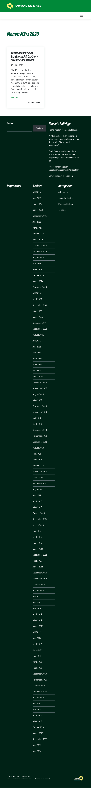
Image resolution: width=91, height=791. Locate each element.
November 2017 (40, 471)
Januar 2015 (38, 566)
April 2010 (37, 715)
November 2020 (40, 388)
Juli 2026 (37, 192)
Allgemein (14, 97)
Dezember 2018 (40, 430)
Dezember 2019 (40, 406)
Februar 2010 (38, 727)
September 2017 (40, 483)
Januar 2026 (38, 210)
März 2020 (37, 400)
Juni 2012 (37, 638)
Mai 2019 (37, 418)
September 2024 (40, 251)
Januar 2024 (38, 281)
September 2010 (40, 691)
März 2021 (37, 364)
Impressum (14, 186)
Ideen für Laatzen (66, 198)
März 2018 (37, 459)
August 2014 (38, 590)
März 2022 (37, 311)
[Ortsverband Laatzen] (10, 5)
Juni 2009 (37, 745)
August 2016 (38, 525)
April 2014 (37, 614)
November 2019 (40, 412)
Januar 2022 (38, 317)
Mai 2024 (37, 263)
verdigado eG (45, 779)
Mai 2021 (37, 352)
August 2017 (38, 489)
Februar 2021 (38, 370)
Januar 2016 (38, 549)
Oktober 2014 (39, 584)
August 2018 (38, 447)
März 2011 (37, 668)
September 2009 (40, 739)
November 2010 (40, 679)
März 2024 (37, 269)
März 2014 (37, 620)
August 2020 (38, 394)
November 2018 (40, 436)
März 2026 (37, 204)
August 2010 (38, 697)
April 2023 (37, 299)
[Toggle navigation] (81, 16)
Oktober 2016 (39, 513)
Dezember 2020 (40, 382)
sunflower (24, 779)
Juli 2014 (37, 596)
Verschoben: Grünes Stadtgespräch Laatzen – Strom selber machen (24, 56)
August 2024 (38, 257)
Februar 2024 (38, 275)
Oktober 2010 (39, 685)
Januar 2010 (38, 733)
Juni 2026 (37, 198)
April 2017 (37, 501)
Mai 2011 (37, 656)
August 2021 (38, 334)
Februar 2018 (38, 465)
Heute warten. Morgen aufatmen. (63, 129)
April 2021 (37, 358)
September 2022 (40, 305)
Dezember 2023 (40, 287)
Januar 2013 (38, 626)
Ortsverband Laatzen (28, 6)
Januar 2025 (38, 239)
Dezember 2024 (40, 245)
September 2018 (40, 442)
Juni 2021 (37, 346)
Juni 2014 (37, 602)
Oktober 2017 (39, 477)
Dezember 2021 (40, 323)
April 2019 (37, 424)
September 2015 (40, 554)
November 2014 (40, 578)
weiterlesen (34, 102)
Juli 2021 (37, 340)
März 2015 (37, 560)
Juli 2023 (37, 293)
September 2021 (40, 328)
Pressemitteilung (65, 204)
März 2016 (37, 543)
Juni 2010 (37, 703)
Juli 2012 (37, 632)
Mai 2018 (37, 453)
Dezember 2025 (40, 216)
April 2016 (37, 537)
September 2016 (40, 519)
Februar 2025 (38, 233)
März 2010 (37, 721)
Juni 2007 (37, 751)
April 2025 (37, 227)
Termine (62, 210)
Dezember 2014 (40, 572)
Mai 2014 (37, 608)
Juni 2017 (37, 495)
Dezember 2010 (40, 673)
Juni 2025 (37, 221)
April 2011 (37, 662)
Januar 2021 (38, 376)
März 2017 (37, 507)
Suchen (10, 123)
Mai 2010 (37, 709)
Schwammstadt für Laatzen (61, 176)
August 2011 (38, 650)
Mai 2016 (37, 531)
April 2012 (37, 644)
